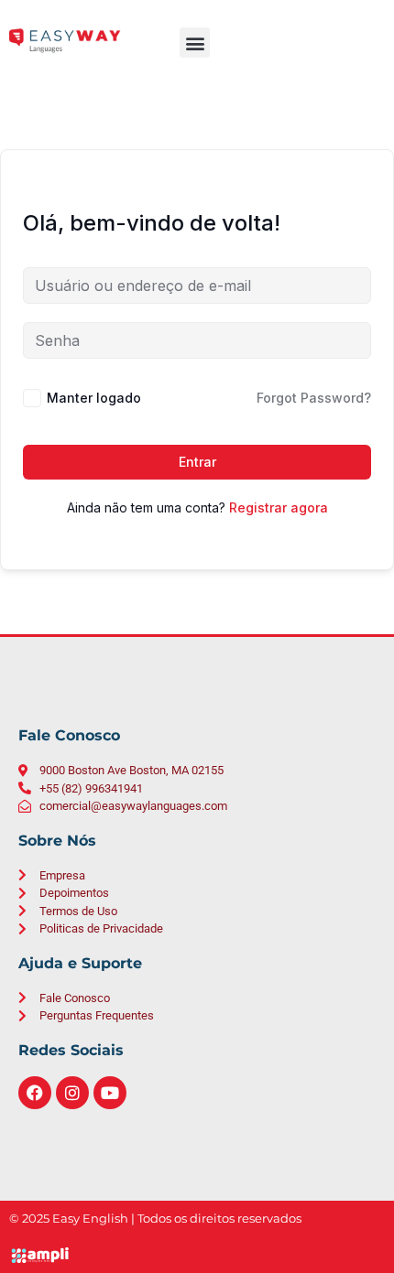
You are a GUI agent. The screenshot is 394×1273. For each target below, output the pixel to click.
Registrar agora (278, 507)
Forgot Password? (314, 397)
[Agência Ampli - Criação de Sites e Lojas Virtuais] (197, 1255)
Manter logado (94, 397)
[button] (195, 42)
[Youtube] (109, 1092)
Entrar (197, 461)
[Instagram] (72, 1092)
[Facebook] (34, 1092)
